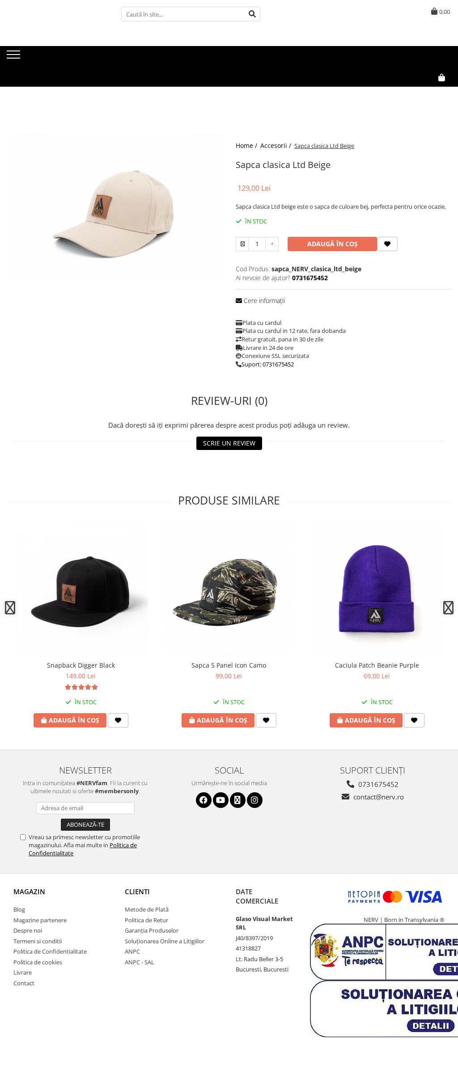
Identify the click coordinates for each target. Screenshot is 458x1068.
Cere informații (263, 300)
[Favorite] (387, 244)
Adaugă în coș (332, 244)
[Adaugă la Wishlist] (118, 720)
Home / (247, 145)
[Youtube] (221, 800)
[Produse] (14, 57)
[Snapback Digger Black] (81, 589)
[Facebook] (204, 800)
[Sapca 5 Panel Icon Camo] (229, 589)
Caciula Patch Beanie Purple (377, 665)
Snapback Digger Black (81, 665)
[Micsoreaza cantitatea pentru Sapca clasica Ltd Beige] (242, 244)
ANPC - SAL (139, 962)
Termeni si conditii (37, 941)
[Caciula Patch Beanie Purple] (377, 589)
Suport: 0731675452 (268, 364)
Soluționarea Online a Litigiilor (164, 941)
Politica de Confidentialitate (50, 951)
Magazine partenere (40, 920)
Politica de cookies (37, 962)
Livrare (22, 972)
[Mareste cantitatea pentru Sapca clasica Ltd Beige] (272, 244)
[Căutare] (252, 14)
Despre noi (27, 930)
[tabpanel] (114, 206)
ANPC (132, 951)
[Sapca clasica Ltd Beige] (114, 206)
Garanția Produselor (151, 930)
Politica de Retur (146, 920)
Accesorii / (276, 145)
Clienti (137, 891)
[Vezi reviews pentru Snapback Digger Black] (81, 687)
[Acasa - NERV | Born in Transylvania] (51, 57)
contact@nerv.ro (378, 796)
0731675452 (377, 784)
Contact (23, 983)
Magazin (29, 891)
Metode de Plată (147, 909)
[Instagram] (255, 800)
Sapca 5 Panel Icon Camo (228, 665)
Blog (19, 909)
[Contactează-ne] (421, 92)
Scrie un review (229, 443)
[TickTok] (238, 800)
